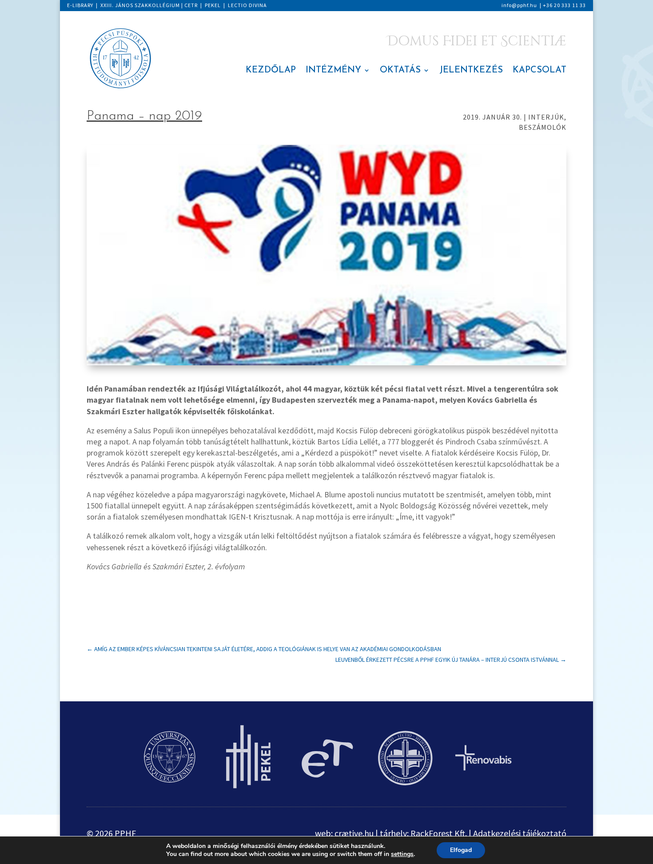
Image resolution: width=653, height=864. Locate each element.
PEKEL (213, 5)
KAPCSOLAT (539, 71)
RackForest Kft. (438, 833)
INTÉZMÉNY (333, 71)
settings (402, 854)
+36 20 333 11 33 (564, 5)
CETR (191, 5)
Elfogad (461, 850)
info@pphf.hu (519, 5)
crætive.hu (354, 833)
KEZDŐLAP (271, 71)
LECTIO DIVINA (247, 5)
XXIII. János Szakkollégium (140, 5)
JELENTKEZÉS (471, 71)
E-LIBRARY (80, 5)
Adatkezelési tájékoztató (519, 833)
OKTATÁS (400, 71)
